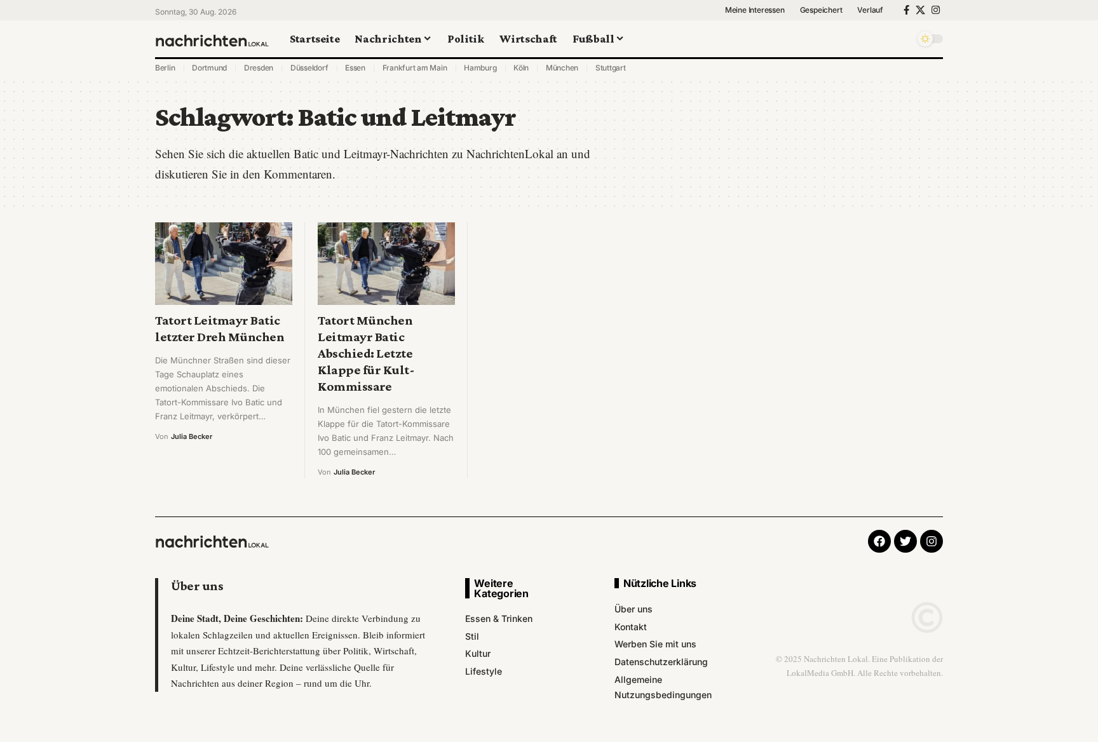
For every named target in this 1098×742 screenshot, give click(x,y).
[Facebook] (906, 10)
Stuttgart (610, 67)
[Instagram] (935, 10)
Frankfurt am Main (415, 67)
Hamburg (480, 67)
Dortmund (209, 67)
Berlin (165, 67)
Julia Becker (191, 436)
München (562, 67)
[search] (901, 38)
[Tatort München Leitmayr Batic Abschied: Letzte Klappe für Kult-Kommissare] (386, 263)
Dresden (258, 67)
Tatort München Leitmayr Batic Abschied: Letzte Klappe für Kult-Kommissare (366, 353)
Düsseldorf (309, 67)
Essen (355, 67)
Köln (521, 67)
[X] (920, 10)
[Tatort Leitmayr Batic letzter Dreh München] (223, 263)
